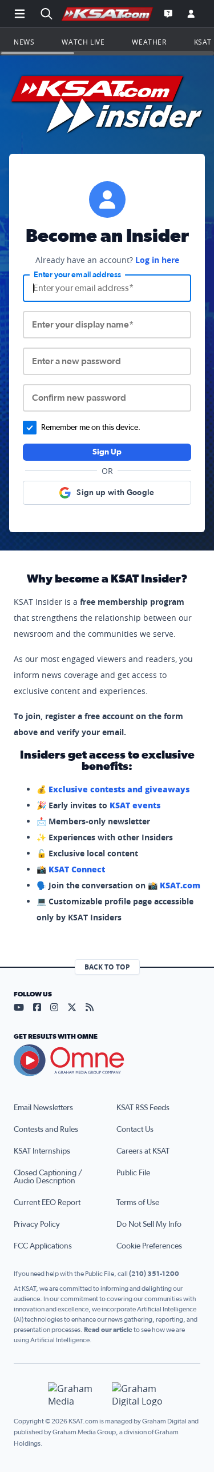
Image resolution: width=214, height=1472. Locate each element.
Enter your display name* (83, 324)
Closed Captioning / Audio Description (48, 1177)
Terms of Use (137, 1203)
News (24, 41)
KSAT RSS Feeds (142, 1108)
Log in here (157, 259)
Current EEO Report (47, 1203)
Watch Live (83, 41)
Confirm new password (79, 397)
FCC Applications (43, 1246)
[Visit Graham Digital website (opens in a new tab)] (139, 1394)
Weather (149, 41)
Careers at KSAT (142, 1151)
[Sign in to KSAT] (191, 14)
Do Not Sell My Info (148, 1224)
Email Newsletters (43, 1108)
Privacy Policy (37, 1224)
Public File (133, 1173)
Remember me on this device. (90, 428)
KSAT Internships (42, 1151)
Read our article (108, 1329)
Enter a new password (76, 361)
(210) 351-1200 (154, 1273)
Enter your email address (77, 275)
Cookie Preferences (149, 1246)
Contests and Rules (46, 1130)
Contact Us (135, 1130)
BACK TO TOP (107, 967)
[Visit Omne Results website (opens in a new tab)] (107, 1060)
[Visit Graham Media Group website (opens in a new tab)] (75, 1394)
